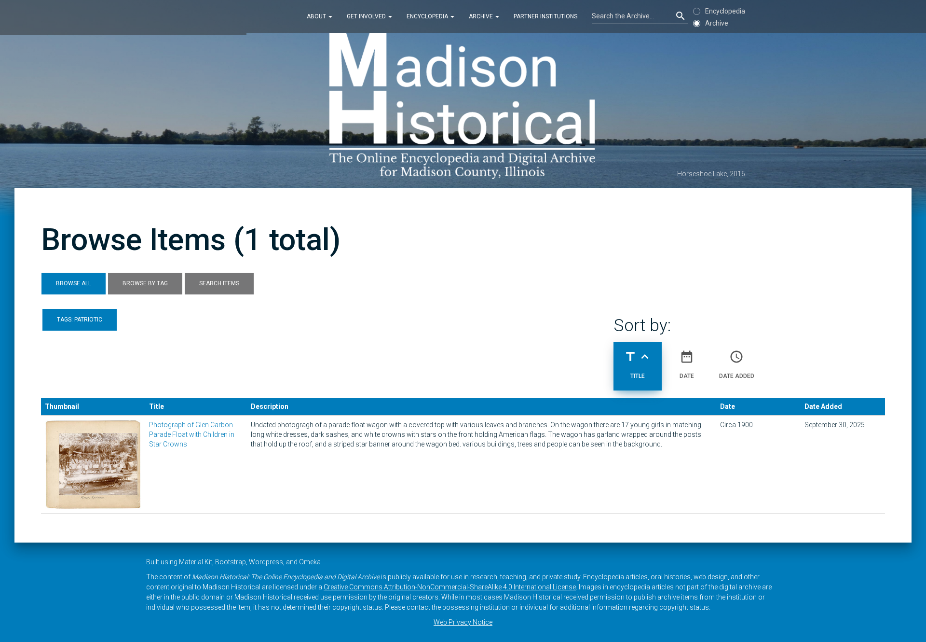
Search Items (219, 283)
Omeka (310, 562)
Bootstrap (230, 562)
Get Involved (367, 16)
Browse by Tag (145, 283)
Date (687, 364)
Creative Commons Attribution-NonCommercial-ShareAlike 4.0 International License (450, 587)
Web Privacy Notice (463, 622)
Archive (481, 16)
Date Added (736, 364)
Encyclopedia (428, 16)
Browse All (73, 283)
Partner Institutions (545, 16)
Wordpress (266, 562)
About (317, 16)
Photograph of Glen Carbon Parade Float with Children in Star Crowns (191, 434)
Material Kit (195, 562)
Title (637, 364)
